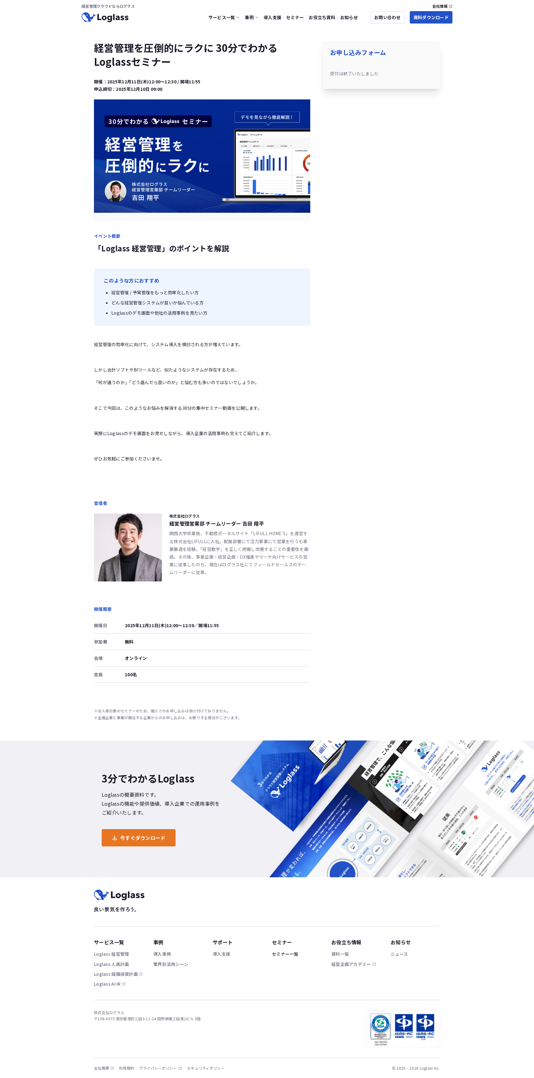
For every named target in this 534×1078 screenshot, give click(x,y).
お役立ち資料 (322, 17)
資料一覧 (340, 954)
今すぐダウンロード (143, 837)
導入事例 (162, 954)
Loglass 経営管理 (111, 954)
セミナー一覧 (285, 954)
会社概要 (101, 1068)
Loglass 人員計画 (111, 964)
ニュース (399, 954)
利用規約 (126, 1068)
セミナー (295, 17)
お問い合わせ (387, 17)
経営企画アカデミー (351, 964)
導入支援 (272, 17)
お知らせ (349, 17)
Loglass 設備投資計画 (116, 974)
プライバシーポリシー (158, 1068)
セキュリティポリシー (206, 1068)
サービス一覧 (222, 17)
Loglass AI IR (107, 984)
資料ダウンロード (431, 17)
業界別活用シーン (170, 964)
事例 (249, 17)
